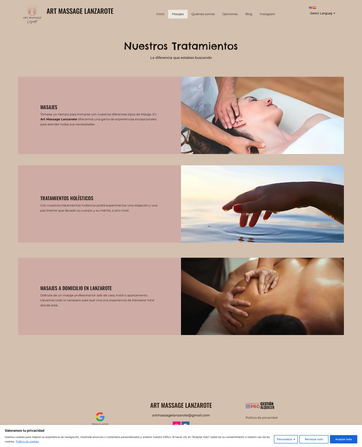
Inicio (160, 14)
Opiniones (230, 14)
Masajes (178, 14)
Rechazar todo (314, 439)
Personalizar (284, 439)
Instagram (267, 14)
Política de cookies (27, 441)
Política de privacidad (262, 417)
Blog (248, 14)
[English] (310, 7)
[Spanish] (314, 7)
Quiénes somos (203, 14)
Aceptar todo (343, 439)
